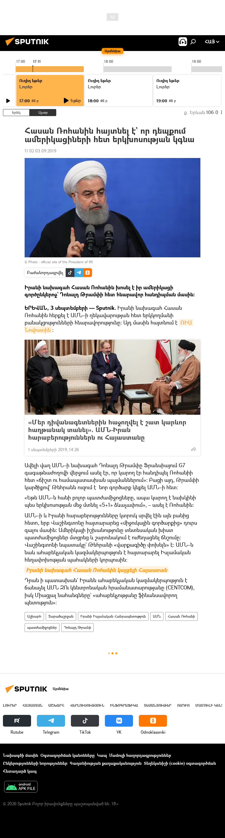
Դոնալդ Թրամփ (77, 627)
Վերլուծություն (87, 705)
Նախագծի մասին (20, 755)
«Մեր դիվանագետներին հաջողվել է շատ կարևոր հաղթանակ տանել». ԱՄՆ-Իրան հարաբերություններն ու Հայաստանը (107, 429)
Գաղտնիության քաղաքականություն (106, 763)
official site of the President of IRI (67, 261)
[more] (194, 449)
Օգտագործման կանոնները (67, 755)
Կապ (102, 755)
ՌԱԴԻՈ (183, 705)
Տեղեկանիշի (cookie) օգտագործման (180, 763)
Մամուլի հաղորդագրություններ (140, 755)
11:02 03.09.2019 (40, 151)
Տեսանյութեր (157, 705)
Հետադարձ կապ (20, 771)
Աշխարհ (34, 616)
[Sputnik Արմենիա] (28, 46)
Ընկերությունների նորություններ (35, 763)
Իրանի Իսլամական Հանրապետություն (113, 616)
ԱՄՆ (157, 616)
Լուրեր (10, 705)
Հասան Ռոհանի (181, 616)
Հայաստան (32, 705)
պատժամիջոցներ (42, 627)
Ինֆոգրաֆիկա (124, 705)
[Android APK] (21, 787)
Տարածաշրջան (61, 616)
